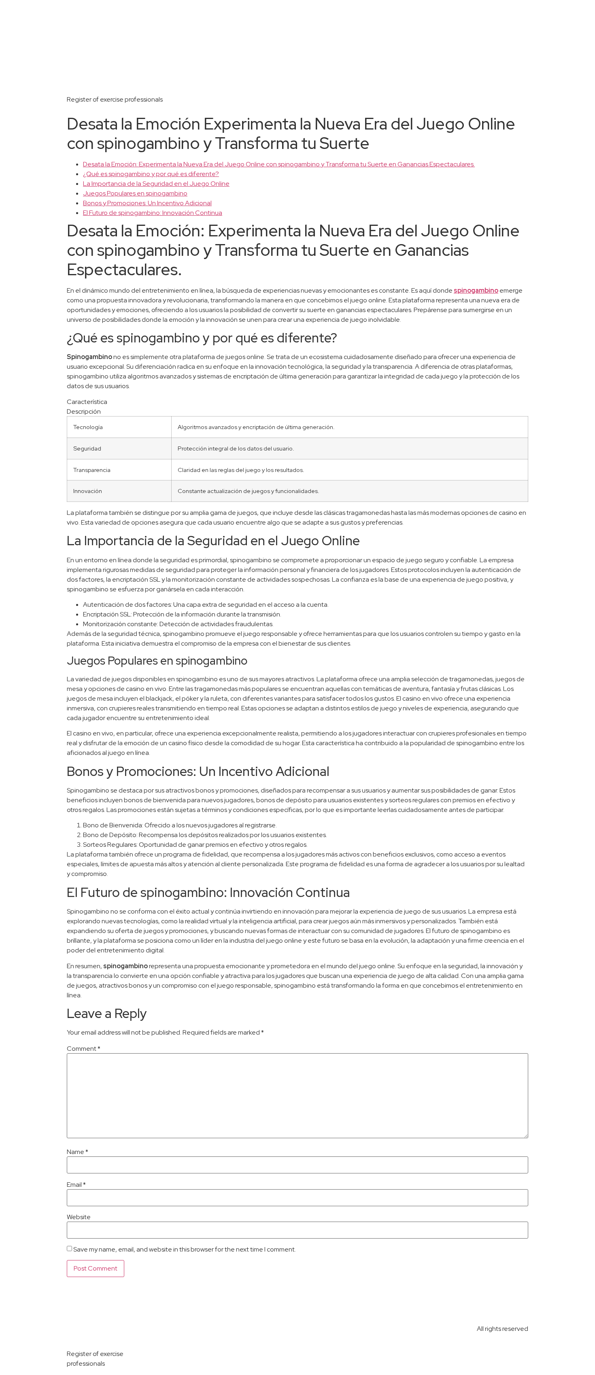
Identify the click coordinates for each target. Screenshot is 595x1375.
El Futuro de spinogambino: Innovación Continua (152, 212)
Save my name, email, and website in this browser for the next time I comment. (184, 1249)
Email (76, 1185)
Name (77, 1152)
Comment (83, 1049)
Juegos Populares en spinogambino (135, 193)
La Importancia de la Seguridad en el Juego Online (156, 183)
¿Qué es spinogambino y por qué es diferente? (151, 174)
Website (79, 1217)
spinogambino (476, 290)
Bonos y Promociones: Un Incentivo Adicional (147, 203)
